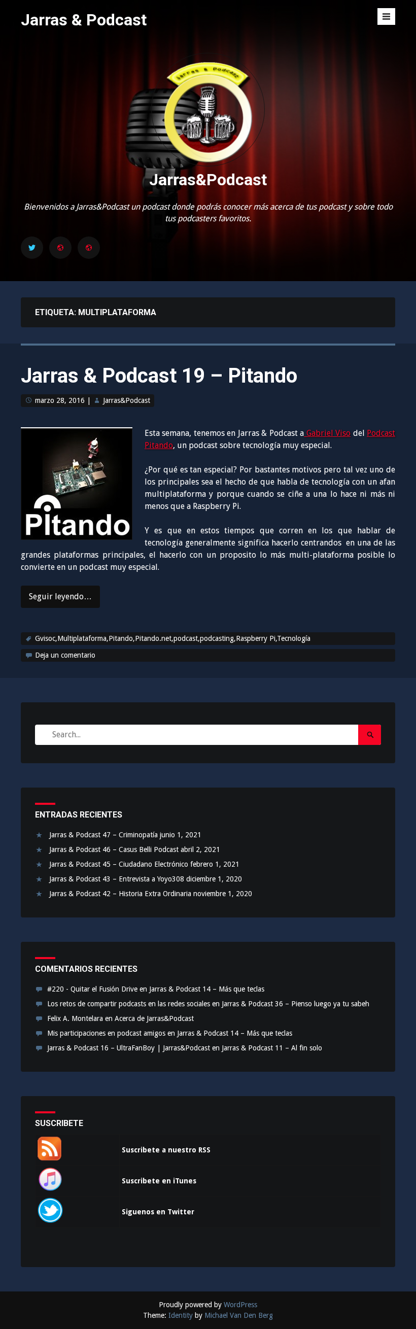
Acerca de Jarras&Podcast (154, 1018)
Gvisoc (45, 638)
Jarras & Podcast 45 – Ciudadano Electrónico (118, 864)
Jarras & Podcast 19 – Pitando (159, 376)
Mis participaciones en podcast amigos (106, 1033)
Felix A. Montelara (75, 1018)
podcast (186, 638)
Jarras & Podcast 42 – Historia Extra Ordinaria (120, 894)
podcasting (217, 638)
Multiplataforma (82, 638)
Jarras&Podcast (208, 179)
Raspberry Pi (255, 638)
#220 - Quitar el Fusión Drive (92, 989)
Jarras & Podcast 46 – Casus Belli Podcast (114, 849)
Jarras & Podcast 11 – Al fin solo (272, 1048)
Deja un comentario (65, 655)
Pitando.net (153, 638)
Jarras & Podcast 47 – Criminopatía (103, 835)
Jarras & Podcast (84, 19)
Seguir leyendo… (60, 596)
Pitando (121, 638)
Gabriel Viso (327, 433)
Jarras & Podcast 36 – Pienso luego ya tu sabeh (295, 1004)
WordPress (240, 1305)
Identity (180, 1315)
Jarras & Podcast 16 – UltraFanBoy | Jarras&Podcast (128, 1048)
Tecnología (293, 638)
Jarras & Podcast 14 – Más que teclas (206, 989)
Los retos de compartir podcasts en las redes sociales (128, 1004)
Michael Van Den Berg (238, 1315)
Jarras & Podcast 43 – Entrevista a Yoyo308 (116, 879)
